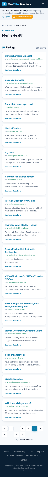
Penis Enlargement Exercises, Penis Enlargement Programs (22, 305)
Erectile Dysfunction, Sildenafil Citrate (23, 330)
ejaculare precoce (14, 378)
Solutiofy (29, 471)
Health (9, 25)
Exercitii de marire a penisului (19, 104)
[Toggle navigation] (43, 4)
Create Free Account (23, 17)
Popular (40, 451)
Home (6, 451)
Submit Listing (19, 451)
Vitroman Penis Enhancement (19, 176)
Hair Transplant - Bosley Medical (20, 224)
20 (16, 434)
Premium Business (15, 455)
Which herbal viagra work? (18, 403)
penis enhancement (15, 354)
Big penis (9, 152)
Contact (24, 460)
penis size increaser (14, 79)
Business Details (12, 70)
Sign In (7, 17)
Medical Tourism (13, 128)
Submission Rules (33, 455)
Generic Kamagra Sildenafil (18, 55)
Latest (31, 451)
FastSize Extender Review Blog (20, 200)
